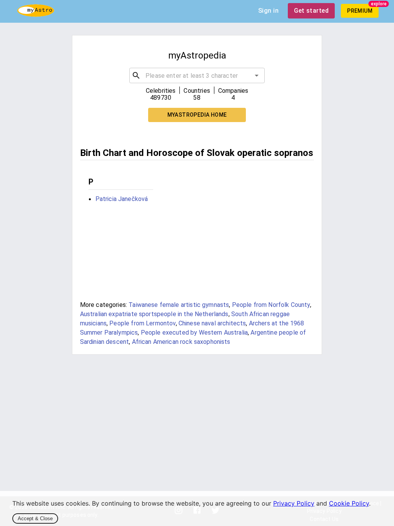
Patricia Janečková (121, 199)
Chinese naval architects (212, 323)
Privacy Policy (293, 503)
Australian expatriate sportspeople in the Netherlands (154, 314)
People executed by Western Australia (194, 332)
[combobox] (197, 75)
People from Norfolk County (271, 304)
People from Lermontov (142, 323)
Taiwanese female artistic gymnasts (179, 304)
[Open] (256, 75)
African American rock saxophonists (181, 341)
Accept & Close (35, 518)
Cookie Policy (349, 503)
